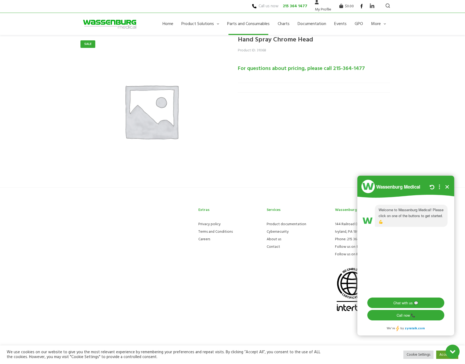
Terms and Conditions (215, 232)
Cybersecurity (278, 232)
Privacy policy (209, 224)
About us (274, 239)
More (376, 23)
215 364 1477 (295, 6)
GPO (359, 23)
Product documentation (286, 224)
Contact (273, 247)
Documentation (312, 23)
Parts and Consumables (248, 23)
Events (340, 23)
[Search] (388, 5)
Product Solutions (197, 23)
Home (168, 23)
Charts (284, 23)
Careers (204, 239)
